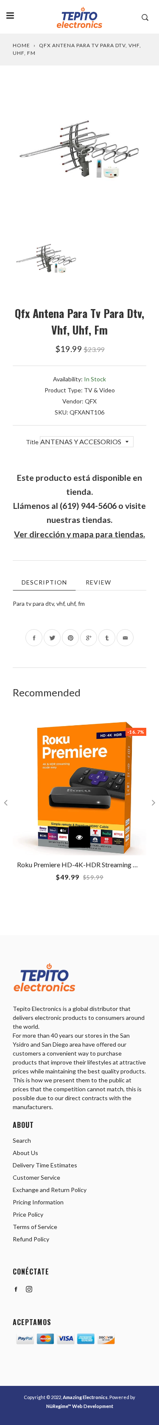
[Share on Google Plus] (88, 637)
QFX (91, 401)
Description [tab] (44, 582)
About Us (25, 1152)
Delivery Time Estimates (45, 1165)
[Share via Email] (125, 637)
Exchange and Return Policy (49, 1189)
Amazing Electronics (85, 1397)
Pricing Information (38, 1202)
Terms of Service (35, 1226)
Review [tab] (98, 582)
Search (22, 1140)
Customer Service (36, 1177)
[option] (79, 149)
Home (21, 45)
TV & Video (99, 390)
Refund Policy (31, 1239)
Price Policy (28, 1214)
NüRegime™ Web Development (79, 1406)
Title (33, 442)
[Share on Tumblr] (106, 637)
